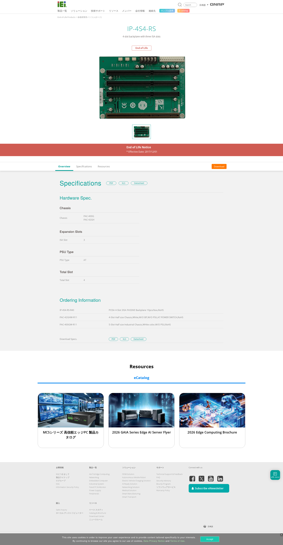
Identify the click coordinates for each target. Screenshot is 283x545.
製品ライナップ (62, 477)
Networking (94, 477)
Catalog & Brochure (97, 513)
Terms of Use (177, 540)
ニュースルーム (96, 519)
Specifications (84, 166)
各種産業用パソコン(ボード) (90, 17)
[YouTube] (210, 477)
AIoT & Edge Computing (99, 474)
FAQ (158, 477)
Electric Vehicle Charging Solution (136, 480)
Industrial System (96, 484)
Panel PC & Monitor (97, 487)
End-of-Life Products (66, 17)
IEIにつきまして (62, 474)
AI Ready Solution (129, 484)
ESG (57, 484)
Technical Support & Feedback (169, 474)
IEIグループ (61, 480)
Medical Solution (129, 490)
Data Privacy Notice (154, 540)
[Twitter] (201, 477)
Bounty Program (163, 484)
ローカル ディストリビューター (69, 513)
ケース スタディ (96, 509)
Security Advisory (163, 480)
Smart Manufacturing (131, 493)
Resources (104, 166)
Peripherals (94, 493)
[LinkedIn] (220, 477)
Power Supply (95, 490)
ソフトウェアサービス (166, 487)
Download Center (96, 516)
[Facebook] (192, 477)
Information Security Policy (67, 487)
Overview (64, 166)
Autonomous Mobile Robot (134, 477)
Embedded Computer (98, 480)
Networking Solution (131, 487)
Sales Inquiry (61, 509)
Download (219, 166)
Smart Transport (129, 497)
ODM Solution (128, 474)
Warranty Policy (163, 490)
